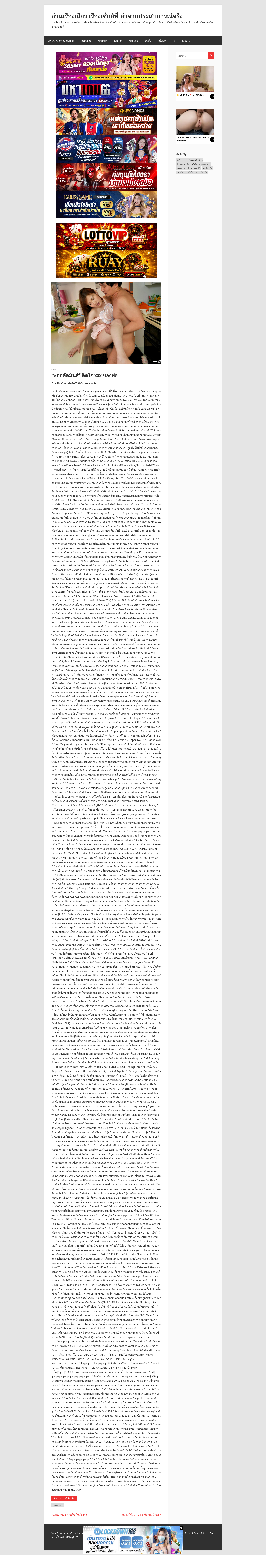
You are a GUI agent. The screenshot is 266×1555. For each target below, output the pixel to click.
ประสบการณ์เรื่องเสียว (194, 160)
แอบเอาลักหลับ (201, 172)
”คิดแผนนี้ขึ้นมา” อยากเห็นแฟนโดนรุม (140, 1514)
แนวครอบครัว (57, 1505)
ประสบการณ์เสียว (183, 164)
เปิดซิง (194, 164)
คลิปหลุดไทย (71, 1536)
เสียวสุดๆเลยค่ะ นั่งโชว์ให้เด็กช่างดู (70, 1514)
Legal (184, 40)
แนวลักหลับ (207, 168)
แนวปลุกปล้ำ (196, 168)
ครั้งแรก (162, 40)
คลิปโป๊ (204, 1532)
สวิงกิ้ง (148, 40)
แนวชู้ (186, 168)
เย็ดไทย (60, 1536)
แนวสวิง (180, 172)
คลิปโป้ (195, 1532)
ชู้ (174, 40)
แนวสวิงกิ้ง (189, 172)
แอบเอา (118, 40)
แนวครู (179, 168)
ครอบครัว (86, 40)
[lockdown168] (133, 1540)
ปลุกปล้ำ (133, 40)
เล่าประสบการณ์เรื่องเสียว (61, 40)
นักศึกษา (102, 40)
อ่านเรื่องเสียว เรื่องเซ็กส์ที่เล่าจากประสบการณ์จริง (117, 16)
